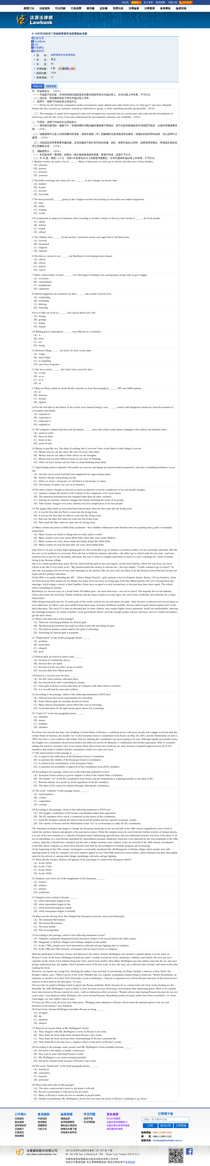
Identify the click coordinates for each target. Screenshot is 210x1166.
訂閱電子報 (165, 1113)
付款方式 (42, 1129)
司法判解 (60, 8)
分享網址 (38, 47)
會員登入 (136, 2)
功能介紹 (172, 2)
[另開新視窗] (181, 1149)
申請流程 (42, 1118)
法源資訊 (19, 1118)
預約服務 (187, 2)
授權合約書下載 (69, 1129)
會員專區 (165, 8)
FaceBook (39, 41)
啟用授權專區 (67, 1122)
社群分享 (38, 38)
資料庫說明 (20, 1125)
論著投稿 (181, 8)
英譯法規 (118, 8)
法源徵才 (19, 1129)
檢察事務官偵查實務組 (63, 55)
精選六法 (29, 8)
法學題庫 (149, 8)
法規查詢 (44, 8)
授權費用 (42, 1125)
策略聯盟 (19, 1136)
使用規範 (130, 1162)
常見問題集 (89, 1122)
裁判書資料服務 (115, 1129)
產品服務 (19, 1122)
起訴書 (104, 8)
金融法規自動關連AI (117, 1122)
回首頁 (125, 2)
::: (119, 2)
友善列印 (39, 51)
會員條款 (42, 1122)
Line (36, 44)
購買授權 (160, 2)
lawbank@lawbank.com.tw (167, 1140)
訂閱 (150, 1125)
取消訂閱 (165, 1125)
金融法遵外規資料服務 (118, 1125)
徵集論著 (65, 1118)
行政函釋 (76, 8)
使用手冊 (88, 1118)
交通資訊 (19, 1132)
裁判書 (90, 8)
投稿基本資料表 (69, 1132)
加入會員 (148, 2)
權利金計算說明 (69, 1125)
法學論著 (134, 8)
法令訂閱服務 (113, 1118)
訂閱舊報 (181, 1125)
